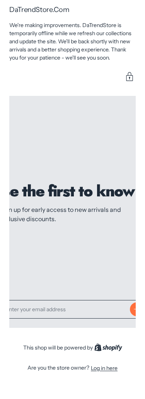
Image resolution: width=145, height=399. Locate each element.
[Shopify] (108, 347)
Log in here (104, 368)
